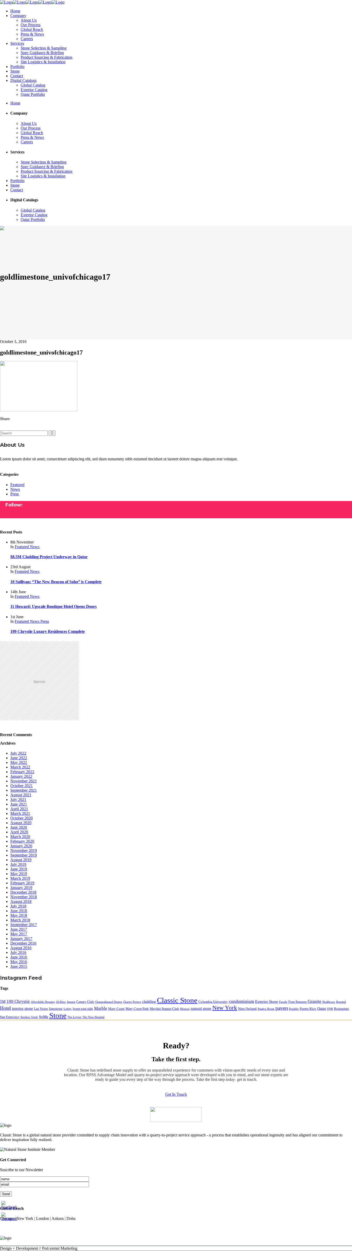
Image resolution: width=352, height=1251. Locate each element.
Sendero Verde (29, 1017)
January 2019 (21, 887)
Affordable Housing (43, 1001)
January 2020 (21, 846)
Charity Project (132, 1001)
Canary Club (85, 1002)
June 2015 (18, 966)
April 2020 (19, 832)
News (15, 489)
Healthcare (328, 1001)
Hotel (5, 1008)
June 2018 (18, 911)
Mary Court (116, 1009)
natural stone (201, 1008)
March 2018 (20, 920)
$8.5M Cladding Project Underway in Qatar (49, 557)
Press (14, 494)
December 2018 (23, 892)
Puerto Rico (308, 1009)
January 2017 (21, 938)
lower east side (83, 1009)
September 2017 (23, 924)
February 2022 (22, 772)
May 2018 (18, 915)
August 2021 (20, 795)
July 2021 (18, 799)
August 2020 (20, 823)
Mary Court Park (137, 1009)
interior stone (22, 1008)
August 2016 (20, 948)
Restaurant (341, 1009)
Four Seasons (297, 1002)
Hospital (341, 1001)
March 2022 (20, 767)
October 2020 (21, 818)
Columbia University (213, 1002)
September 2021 (23, 790)
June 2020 (18, 827)
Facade (283, 1001)
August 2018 (20, 901)
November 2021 (23, 781)
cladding (149, 1001)
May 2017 (18, 934)
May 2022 (18, 762)
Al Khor (61, 1001)
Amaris (71, 1001)
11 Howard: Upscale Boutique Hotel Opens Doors (53, 606)
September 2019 (23, 855)
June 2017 (18, 929)
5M (2, 1001)
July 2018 (18, 906)
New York (224, 1008)
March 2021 (20, 813)
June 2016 (18, 957)
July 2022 (18, 753)
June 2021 (18, 804)
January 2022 (21, 776)
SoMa (43, 1016)
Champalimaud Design (108, 1001)
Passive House (266, 1008)
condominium (241, 1001)
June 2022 (18, 758)
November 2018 (23, 897)
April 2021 (19, 809)
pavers (281, 1008)
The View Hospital (93, 1017)
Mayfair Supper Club (164, 1009)
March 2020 (20, 836)
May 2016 (18, 962)
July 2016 (18, 952)
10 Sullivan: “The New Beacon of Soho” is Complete (56, 582)
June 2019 (18, 869)
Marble (100, 1008)
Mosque (185, 1008)
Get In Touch (176, 1094)
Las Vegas (41, 1009)
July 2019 (18, 864)
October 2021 (21, 785)
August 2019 (20, 860)
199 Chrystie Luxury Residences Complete (47, 631)
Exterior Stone (266, 1001)
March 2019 (20, 878)
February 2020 (22, 841)
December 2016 (23, 943)
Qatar (321, 1008)
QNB (330, 1008)
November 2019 (23, 850)
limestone (56, 1009)
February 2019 (22, 883)
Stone (57, 1015)
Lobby (68, 1008)
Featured (17, 484)
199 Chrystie (18, 1001)
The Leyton (74, 1017)
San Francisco (9, 1017)
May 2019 (18, 874)
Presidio (294, 1008)
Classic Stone (177, 1000)
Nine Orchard (247, 1009)
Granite (314, 1001)
